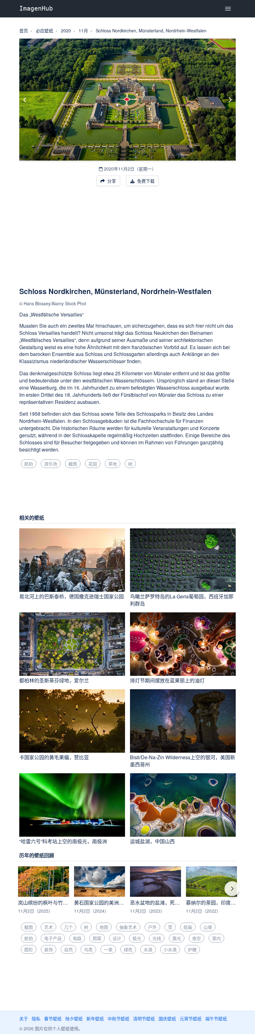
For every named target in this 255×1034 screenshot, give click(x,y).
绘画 (187, 927)
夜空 (196, 938)
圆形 (28, 949)
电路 (77, 938)
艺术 (48, 927)
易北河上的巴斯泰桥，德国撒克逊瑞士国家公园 (71, 596)
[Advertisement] (127, 240)
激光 (176, 938)
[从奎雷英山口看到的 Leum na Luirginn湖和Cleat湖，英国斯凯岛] (230, 99)
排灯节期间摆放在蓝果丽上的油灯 (167, 680)
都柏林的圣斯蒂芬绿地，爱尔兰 (54, 680)
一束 (108, 949)
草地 (112, 464)
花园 (92, 464)
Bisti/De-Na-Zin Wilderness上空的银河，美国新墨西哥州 (182, 761)
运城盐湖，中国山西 (152, 841)
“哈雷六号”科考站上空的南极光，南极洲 (63, 841)
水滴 (148, 949)
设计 (117, 938)
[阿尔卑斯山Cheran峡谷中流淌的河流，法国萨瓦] (25, 99)
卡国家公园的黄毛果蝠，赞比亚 (54, 757)
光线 (156, 938)
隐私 (36, 1018)
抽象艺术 (128, 927)
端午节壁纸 (216, 1018)
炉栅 (192, 949)
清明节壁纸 (144, 1018)
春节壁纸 (53, 1018)
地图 (104, 927)
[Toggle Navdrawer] (228, 8)
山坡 (207, 927)
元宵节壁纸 (191, 1018)
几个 (68, 927)
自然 (68, 949)
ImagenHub (36, 8)
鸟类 (88, 949)
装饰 (48, 949)
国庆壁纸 (167, 1018)
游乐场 (50, 464)
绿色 (128, 949)
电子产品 (53, 938)
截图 (72, 464)
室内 (216, 938)
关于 (23, 1018)
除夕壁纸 (74, 1018)
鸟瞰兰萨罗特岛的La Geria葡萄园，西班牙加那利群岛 (182, 600)
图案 (97, 938)
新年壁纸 (95, 1018)
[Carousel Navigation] (127, 893)
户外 (152, 927)
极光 (136, 938)
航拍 (28, 464)
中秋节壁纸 (118, 1018)
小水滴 (170, 949)
